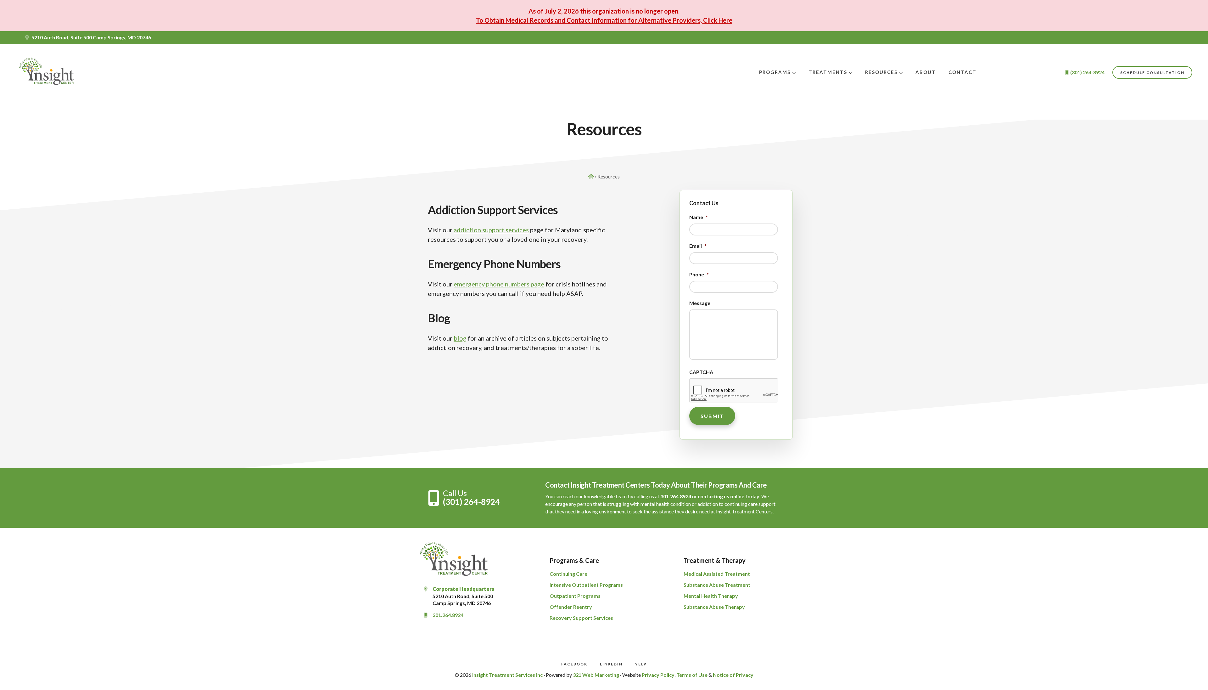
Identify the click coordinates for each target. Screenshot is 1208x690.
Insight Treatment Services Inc (507, 675)
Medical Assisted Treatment (717, 574)
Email (698, 246)
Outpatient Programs (575, 596)
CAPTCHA (701, 372)
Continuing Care (568, 574)
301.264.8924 (675, 496)
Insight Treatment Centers (47, 72)
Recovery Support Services (581, 618)
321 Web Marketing (596, 675)
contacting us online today (728, 496)
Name (698, 217)
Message (699, 303)
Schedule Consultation (1152, 72)
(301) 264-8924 (471, 502)
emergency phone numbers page (499, 284)
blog (460, 338)
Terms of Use (691, 675)
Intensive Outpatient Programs (586, 585)
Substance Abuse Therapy (714, 607)
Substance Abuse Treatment (717, 585)
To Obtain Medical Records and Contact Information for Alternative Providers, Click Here (604, 20)
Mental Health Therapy (711, 596)
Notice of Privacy (733, 675)
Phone (699, 274)
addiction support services (491, 230)
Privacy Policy (658, 675)
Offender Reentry (571, 607)
